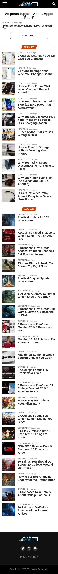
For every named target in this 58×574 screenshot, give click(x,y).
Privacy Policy (29, 557)
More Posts (29, 36)
